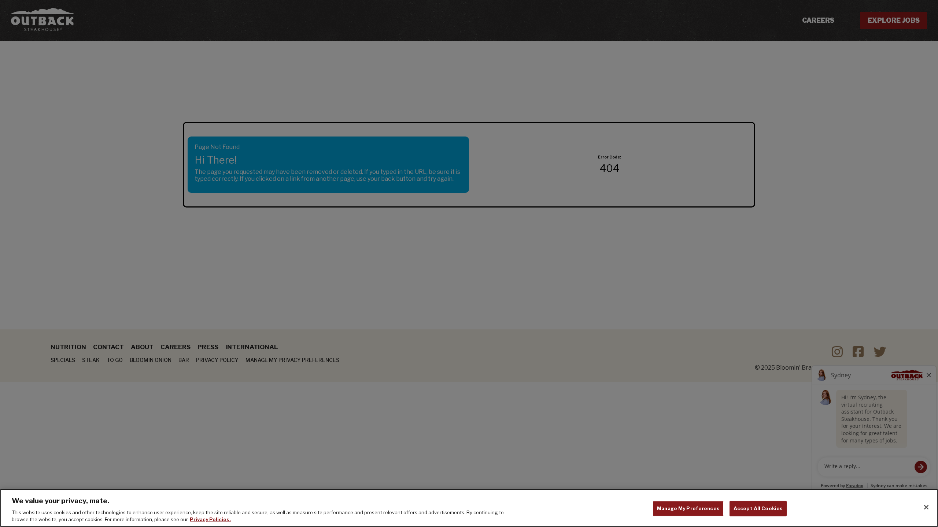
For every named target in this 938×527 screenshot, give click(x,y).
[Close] (926, 507)
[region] (469, 508)
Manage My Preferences (688, 508)
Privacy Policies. (210, 519)
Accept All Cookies (758, 508)
